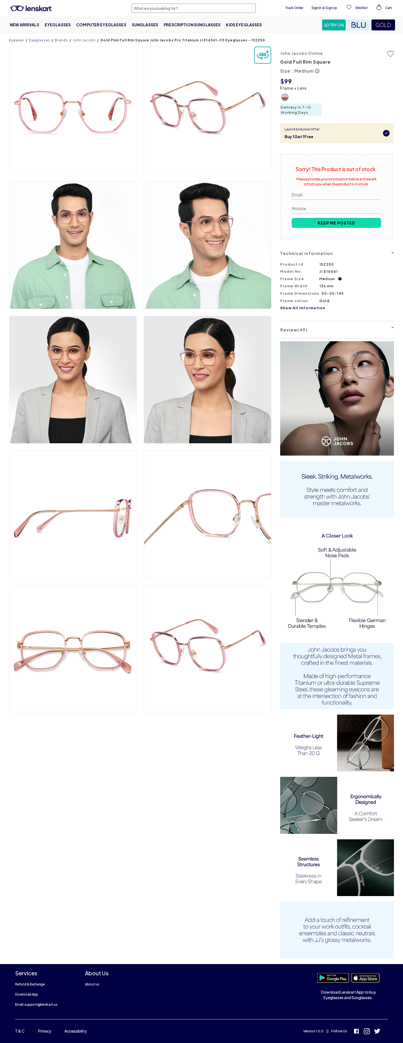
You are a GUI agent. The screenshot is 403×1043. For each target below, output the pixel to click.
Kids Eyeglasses (244, 24)
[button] (334, 24)
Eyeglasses (58, 24)
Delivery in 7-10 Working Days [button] (296, 110)
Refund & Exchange (30, 984)
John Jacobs (84, 40)
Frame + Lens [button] (293, 88)
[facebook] (356, 1032)
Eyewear (16, 40)
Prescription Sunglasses (192, 24)
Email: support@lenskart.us (36, 1004)
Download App (26, 994)
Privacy (44, 1030)
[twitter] (377, 1032)
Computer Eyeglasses (101, 24)
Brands (61, 40)
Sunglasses (145, 24)
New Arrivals (24, 24)
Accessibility (75, 1030)
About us (92, 984)
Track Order (294, 8)
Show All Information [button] (302, 308)
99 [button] (288, 81)
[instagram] (367, 1032)
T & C (20, 1030)
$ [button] (282, 81)
